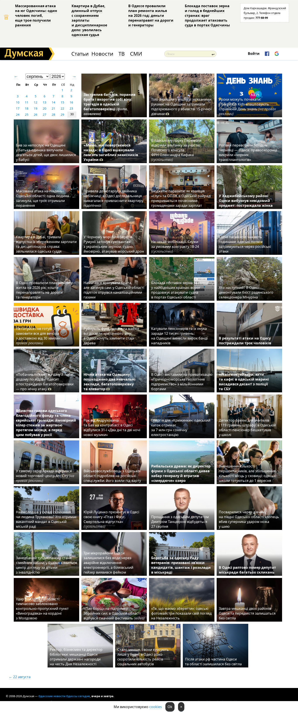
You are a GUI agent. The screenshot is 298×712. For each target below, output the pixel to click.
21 (53, 108)
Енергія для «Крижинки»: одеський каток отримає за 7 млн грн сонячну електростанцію (180, 427)
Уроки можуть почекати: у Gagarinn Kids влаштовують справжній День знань (247, 106)
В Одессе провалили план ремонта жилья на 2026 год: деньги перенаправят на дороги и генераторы (150, 15)
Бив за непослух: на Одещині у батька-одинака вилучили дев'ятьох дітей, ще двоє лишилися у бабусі (46, 152)
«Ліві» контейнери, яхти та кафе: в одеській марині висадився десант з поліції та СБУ (244, 381)
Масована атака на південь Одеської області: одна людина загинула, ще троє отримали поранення (42, 198)
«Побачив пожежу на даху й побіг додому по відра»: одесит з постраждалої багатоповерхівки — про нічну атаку (45, 381)
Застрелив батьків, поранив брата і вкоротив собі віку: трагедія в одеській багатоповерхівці (109, 104)
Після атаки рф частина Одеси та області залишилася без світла (213, 661)
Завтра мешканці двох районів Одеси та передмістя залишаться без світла (247, 613)
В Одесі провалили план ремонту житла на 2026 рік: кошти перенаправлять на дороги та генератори (44, 290)
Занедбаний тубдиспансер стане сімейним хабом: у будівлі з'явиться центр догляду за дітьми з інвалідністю (46, 565)
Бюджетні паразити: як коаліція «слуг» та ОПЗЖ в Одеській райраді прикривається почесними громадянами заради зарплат (181, 198)
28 (53, 114)
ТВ (121, 54)
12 (35, 102)
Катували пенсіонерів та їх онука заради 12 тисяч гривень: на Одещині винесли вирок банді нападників (179, 335)
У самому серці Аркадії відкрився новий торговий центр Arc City (45, 476)
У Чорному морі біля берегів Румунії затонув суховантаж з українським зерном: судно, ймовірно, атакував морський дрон (114, 244)
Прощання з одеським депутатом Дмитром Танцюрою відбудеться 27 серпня (180, 521)
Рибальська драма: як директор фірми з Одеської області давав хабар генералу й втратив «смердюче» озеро (181, 473)
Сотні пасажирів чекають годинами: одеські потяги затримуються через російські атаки (245, 244)
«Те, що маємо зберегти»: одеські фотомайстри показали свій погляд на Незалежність (181, 613)
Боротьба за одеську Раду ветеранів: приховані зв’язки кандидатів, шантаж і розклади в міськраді (181, 565)
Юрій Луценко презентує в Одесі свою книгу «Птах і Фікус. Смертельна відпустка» (111, 519)
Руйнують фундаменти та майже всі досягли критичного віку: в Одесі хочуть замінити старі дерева (111, 335)
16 (71, 102)
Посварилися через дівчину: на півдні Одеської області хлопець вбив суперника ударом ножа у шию (249, 519)
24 (17, 114)
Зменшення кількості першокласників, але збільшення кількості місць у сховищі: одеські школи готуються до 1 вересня (247, 473)
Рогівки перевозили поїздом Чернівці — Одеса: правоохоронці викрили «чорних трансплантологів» (248, 152)
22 (62, 108)
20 (44, 108)
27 (44, 114)
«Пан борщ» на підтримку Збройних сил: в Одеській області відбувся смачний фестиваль (114, 613)
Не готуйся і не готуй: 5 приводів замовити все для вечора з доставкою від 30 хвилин (44, 335)
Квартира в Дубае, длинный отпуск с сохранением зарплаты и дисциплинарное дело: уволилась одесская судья (89, 20)
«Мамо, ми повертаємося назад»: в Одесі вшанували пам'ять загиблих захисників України (111, 152)
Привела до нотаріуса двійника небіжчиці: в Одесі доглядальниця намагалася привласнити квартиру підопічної (113, 198)
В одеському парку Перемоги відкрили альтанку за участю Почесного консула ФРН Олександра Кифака (176, 150)
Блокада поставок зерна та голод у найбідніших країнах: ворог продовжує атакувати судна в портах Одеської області (179, 290)
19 (35, 108)
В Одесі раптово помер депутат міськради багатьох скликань (247, 570)
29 (62, 114)
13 (44, 102)
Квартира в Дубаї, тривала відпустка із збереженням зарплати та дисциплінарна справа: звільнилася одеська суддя (46, 244)
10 (17, 102)
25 (26, 114)
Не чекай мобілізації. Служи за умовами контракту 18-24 (175, 246)
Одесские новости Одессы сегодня (64, 696)
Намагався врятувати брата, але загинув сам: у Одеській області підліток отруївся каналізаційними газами (114, 290)
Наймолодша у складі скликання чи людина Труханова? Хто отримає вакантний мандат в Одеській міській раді (46, 519)
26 (35, 114)
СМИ (136, 54)
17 (17, 108)
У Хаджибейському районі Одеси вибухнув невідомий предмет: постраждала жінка (246, 200)
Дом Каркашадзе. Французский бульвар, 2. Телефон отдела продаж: (265, 13)
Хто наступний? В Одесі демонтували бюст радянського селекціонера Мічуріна (246, 292)
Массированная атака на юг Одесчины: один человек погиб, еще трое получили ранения (36, 15)
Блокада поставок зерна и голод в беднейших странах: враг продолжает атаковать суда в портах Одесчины (207, 15)
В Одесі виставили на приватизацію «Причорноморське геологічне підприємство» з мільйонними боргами (181, 381)
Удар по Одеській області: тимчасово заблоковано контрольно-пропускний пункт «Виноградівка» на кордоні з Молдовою (42, 608)
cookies (155, 706)
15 (62, 102)
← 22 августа (20, 676)
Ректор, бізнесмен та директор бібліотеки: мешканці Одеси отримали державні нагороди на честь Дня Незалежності (76, 656)
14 (53, 102)
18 (26, 108)
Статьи (80, 54)
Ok (170, 706)
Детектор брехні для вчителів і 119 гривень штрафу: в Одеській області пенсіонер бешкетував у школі (247, 427)
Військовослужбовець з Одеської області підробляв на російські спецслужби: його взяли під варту (112, 476)
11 (26, 102)
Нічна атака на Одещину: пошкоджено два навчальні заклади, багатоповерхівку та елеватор (109, 381)
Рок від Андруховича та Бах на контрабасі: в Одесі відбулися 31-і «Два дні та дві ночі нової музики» (112, 427)
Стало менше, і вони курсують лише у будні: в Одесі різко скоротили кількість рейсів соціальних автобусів (143, 656)
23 (71, 108)
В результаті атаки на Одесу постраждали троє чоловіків (245, 340)
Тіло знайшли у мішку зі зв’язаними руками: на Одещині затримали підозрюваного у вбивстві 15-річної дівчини (181, 106)
